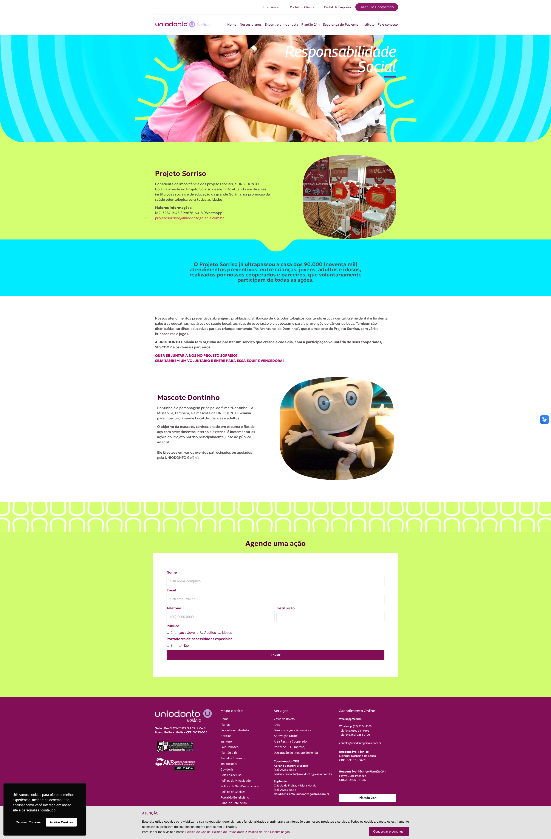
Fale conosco (388, 24)
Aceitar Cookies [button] (61, 822)
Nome (172, 572)
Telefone (174, 608)
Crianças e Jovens (184, 633)
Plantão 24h (310, 24)
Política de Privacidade (228, 832)
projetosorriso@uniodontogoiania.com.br (189, 218)
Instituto (368, 24)
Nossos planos (251, 24)
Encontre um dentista (281, 24)
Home (232, 24)
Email (171, 590)
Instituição (286, 608)
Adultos (210, 633)
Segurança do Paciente (340, 24)
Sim (173, 646)
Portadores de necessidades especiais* (199, 639)
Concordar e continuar (389, 831)
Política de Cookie (197, 832)
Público (173, 626)
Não (186, 646)
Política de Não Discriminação (269, 832)
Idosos (227, 633)
